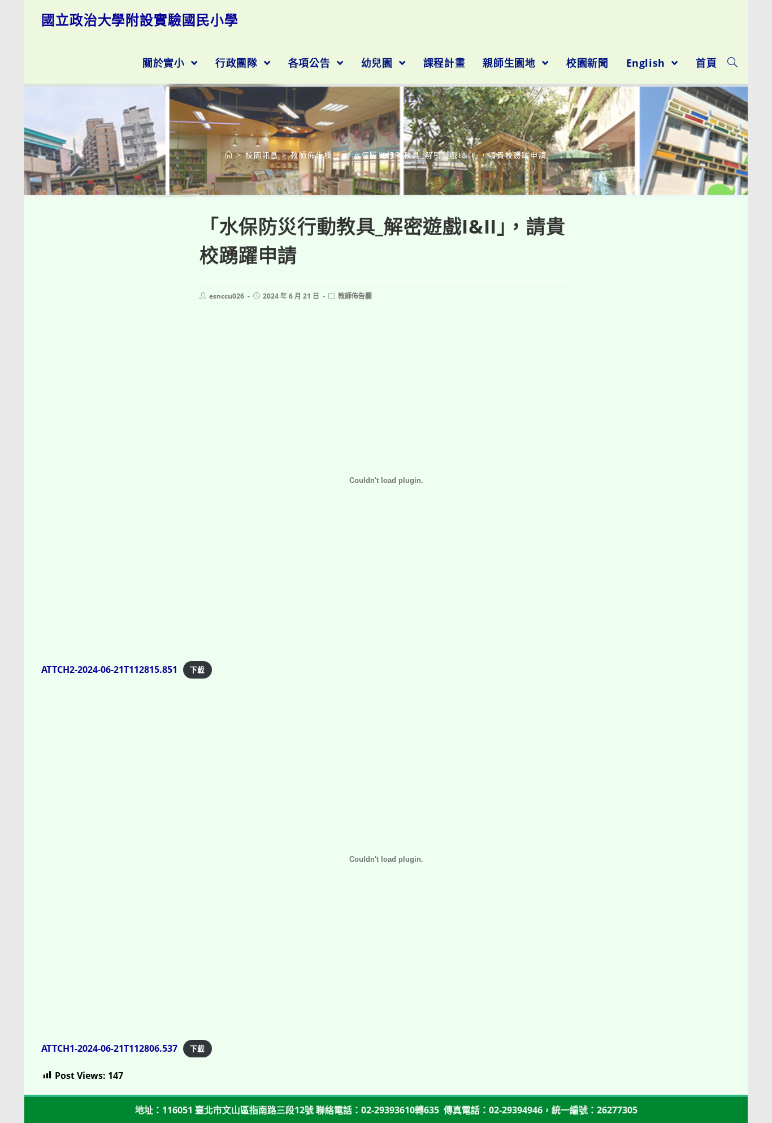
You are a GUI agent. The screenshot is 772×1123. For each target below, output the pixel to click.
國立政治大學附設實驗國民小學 (139, 19)
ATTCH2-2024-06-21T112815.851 (109, 669)
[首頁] (229, 155)
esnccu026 (226, 296)
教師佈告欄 (355, 296)
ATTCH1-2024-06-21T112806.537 (109, 1048)
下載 (197, 670)
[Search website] (732, 63)
